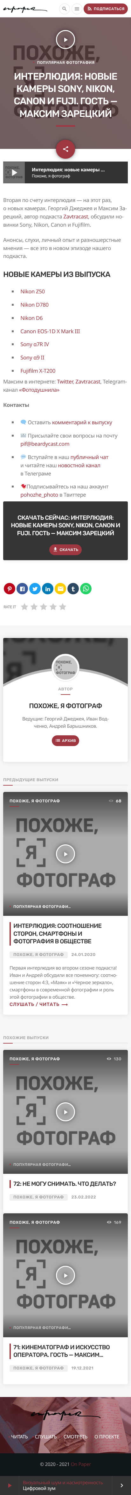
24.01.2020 (84, 955)
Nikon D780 (34, 304)
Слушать (46, 1437)
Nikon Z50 (32, 291)
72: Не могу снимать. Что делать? (64, 1183)
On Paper (81, 1464)
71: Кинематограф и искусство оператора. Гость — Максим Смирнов (61, 1355)
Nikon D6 (31, 318)
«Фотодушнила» (39, 389)
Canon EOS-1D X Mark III (50, 331)
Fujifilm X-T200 (37, 370)
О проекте (106, 1437)
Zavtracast (75, 216)
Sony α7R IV (34, 344)
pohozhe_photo (39, 494)
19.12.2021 (82, 1368)
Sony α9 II (32, 357)
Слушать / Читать (39, 1004)
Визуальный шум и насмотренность (63, 1483)
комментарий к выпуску (82, 422)
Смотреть (75, 1437)
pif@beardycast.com (44, 443)
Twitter (65, 381)
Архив (65, 740)
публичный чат (89, 457)
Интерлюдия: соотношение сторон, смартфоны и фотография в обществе (57, 933)
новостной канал (79, 465)
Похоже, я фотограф (65, 706)
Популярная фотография (65, 62)
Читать (19, 1437)
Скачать (65, 549)
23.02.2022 (84, 1197)
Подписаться (106, 8)
